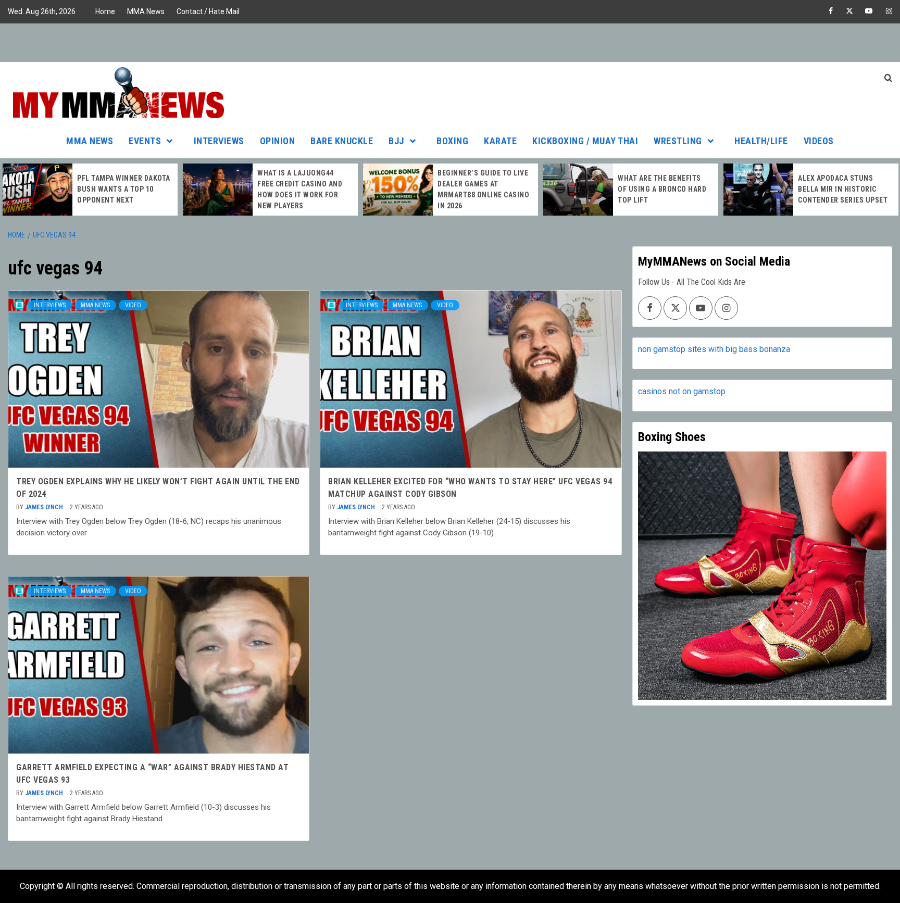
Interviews (219, 140)
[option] (90, 190)
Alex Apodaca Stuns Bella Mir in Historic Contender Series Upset (843, 189)
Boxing (452, 140)
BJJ (396, 140)
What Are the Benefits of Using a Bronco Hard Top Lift (662, 189)
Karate (500, 140)
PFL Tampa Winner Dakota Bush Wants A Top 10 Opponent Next (123, 189)
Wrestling (678, 140)
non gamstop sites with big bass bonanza (714, 349)
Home (105, 11)
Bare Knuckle (341, 140)
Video (133, 305)
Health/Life (761, 140)
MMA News (146, 11)
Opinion (277, 140)
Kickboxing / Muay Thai (585, 140)
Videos (819, 140)
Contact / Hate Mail (208, 11)
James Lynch (45, 507)
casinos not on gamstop (682, 391)
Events (145, 140)
